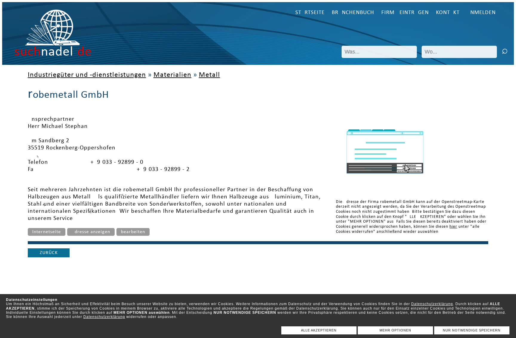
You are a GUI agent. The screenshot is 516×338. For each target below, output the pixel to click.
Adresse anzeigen (91, 232)
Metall (209, 75)
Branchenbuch (353, 13)
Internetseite (46, 232)
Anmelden (481, 13)
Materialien (172, 75)
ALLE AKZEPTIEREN (319, 330)
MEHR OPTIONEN (395, 330)
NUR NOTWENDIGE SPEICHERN (471, 330)
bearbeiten (133, 232)
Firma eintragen (405, 13)
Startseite (310, 13)
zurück (49, 252)
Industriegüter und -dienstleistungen (87, 75)
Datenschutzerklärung (432, 304)
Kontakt (448, 13)
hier (453, 227)
